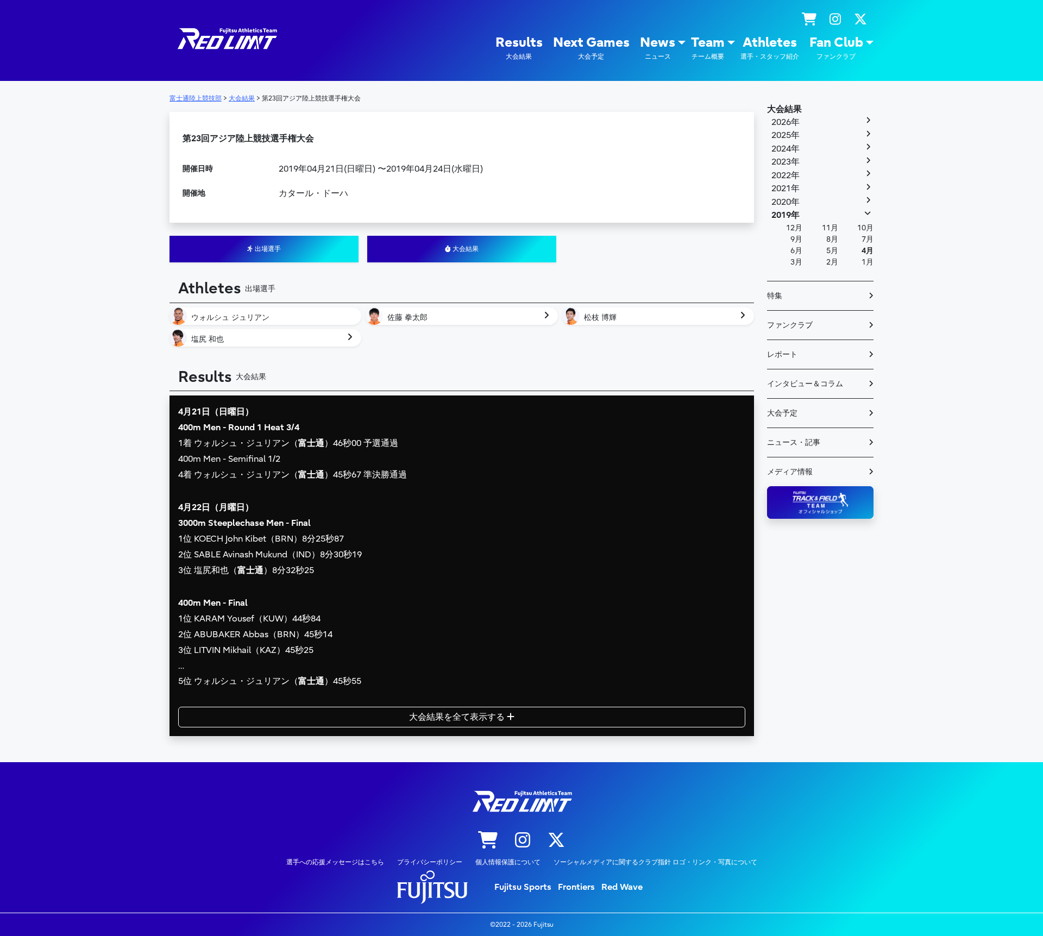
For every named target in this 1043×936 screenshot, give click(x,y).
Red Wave (622, 887)
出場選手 (267, 249)
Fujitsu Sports (522, 887)
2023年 (785, 162)
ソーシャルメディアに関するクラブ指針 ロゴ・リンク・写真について (655, 862)
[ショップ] (809, 19)
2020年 (785, 202)
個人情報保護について (508, 862)
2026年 (785, 122)
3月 (796, 262)
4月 (868, 250)
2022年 (785, 175)
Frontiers (576, 887)
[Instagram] (835, 19)
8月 (832, 239)
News (657, 47)
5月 (832, 250)
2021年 (785, 188)
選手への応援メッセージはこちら (335, 862)
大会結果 (465, 249)
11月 (830, 228)
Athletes (769, 47)
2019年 (785, 215)
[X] (860, 19)
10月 (865, 228)
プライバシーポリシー (429, 862)
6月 (796, 250)
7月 (868, 239)
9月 (796, 239)
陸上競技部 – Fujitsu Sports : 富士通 (226, 38)
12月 (794, 228)
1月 (868, 262)
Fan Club (836, 47)
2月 (832, 262)
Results (519, 47)
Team (708, 47)
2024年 (785, 149)
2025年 (785, 135)
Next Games (591, 47)
